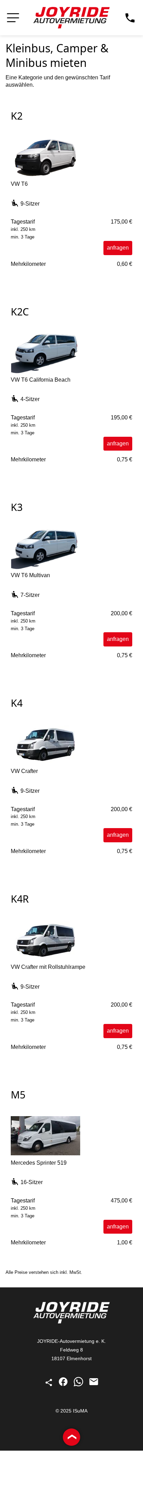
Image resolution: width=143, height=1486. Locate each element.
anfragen (118, 248)
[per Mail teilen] (94, 1385)
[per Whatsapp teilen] (79, 1385)
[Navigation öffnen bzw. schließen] (13, 18)
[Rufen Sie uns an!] (130, 18)
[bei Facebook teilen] (64, 1385)
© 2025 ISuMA (71, 1411)
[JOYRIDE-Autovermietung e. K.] (71, 17)
